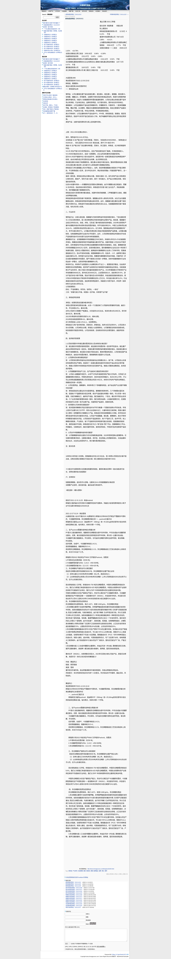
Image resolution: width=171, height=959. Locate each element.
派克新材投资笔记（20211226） (74, 904)
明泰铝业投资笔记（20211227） (74, 896)
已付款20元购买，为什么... (50, 97)
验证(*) (88, 924)
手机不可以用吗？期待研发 (50, 95)
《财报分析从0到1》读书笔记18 (51, 50)
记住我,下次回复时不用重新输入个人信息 (82, 943)
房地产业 (50, 11)
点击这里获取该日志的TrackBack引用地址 (77, 877)
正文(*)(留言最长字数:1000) (72, 927)
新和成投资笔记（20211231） (74, 882)
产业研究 (75, 871)
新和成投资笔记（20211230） (74, 884)
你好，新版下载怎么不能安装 (51, 109)
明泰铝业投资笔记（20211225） (74, 902)
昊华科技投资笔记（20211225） (74, 893)
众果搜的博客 (85, 5)
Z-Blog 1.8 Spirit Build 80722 (119, 954)
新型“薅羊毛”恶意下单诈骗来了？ (52, 23)
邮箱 (87, 917)
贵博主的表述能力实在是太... (50, 99)
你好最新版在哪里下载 (49, 111)
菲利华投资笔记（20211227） (74, 907)
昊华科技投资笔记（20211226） (74, 891)
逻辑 (92, 871)
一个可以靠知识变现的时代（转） (52, 29)
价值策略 (64, 11)
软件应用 (84, 11)
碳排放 (88, 871)
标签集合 (97, 11)
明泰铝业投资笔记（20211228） (74, 895)
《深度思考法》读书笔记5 (50, 38)
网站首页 (104, 11)
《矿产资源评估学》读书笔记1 (51, 44)
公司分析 (57, 11)
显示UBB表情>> (101, 946)
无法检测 (45, 101)
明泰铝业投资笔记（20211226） (74, 900)
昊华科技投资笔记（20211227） (74, 889)
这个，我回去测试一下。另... (50, 113)
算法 (103, 871)
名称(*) (88, 914)
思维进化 (91, 11)
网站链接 (88, 920)
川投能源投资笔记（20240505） (52, 25)
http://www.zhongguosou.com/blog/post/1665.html (100, 869)
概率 (106, 871)
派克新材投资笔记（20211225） (74, 905)
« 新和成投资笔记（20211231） (73, 14)
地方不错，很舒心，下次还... (50, 105)
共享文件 (45, 103)
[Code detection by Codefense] (127, 954)
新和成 (70, 871)
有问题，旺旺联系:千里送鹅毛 (51, 107)
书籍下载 (71, 11)
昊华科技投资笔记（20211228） (74, 887)
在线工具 (77, 11)
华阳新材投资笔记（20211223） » (119, 14)
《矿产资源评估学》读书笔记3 (51, 48)
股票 (100, 871)
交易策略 (80, 871)
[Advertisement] (82, 35)
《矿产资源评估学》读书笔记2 (51, 46)
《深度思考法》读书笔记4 (50, 40)
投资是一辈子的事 (48, 27)
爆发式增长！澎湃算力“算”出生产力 (52, 86)
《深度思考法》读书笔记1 (50, 34)
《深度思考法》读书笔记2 (50, 36)
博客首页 (44, 11)
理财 (84, 871)
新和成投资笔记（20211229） (74, 886)
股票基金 (96, 871)
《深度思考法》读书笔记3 (50, 42)
